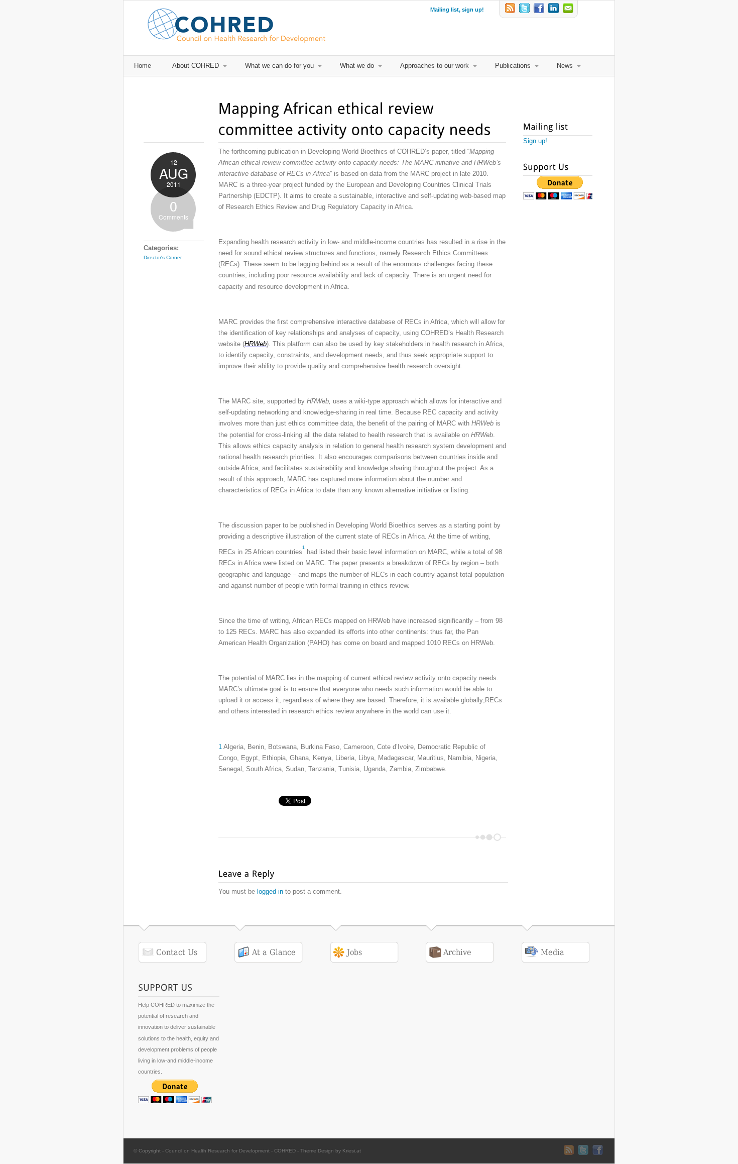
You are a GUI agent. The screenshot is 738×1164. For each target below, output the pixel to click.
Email (569, 9)
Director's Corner (163, 257)
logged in (270, 891)
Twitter (525, 9)
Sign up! (535, 141)
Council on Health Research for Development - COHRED (230, 1150)
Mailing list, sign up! (457, 10)
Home (142, 65)
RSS (511, 9)
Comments (173, 208)
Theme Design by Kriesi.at (330, 1150)
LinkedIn (554, 9)
